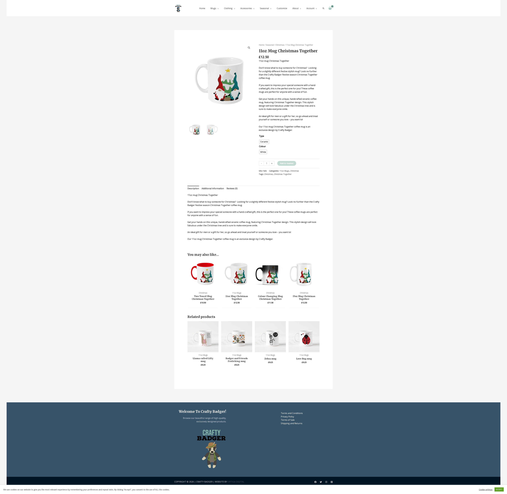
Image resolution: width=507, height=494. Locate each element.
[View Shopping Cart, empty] (330, 8)
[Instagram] (326, 482)
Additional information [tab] (213, 188)
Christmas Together (283, 174)
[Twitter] (321, 482)
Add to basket (287, 163)
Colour (262, 146)
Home (261, 44)
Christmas (279, 44)
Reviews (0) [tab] (232, 188)
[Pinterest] (332, 482)
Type (261, 136)
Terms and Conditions (292, 413)
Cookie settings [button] (485, 489)
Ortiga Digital (236, 481)
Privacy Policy (287, 416)
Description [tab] (193, 188)
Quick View (203, 287)
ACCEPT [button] (499, 489)
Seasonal (270, 44)
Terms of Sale (288, 419)
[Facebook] (315, 482)
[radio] (264, 142)
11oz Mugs (284, 171)
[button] (217, 8)
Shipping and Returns (291, 423)
